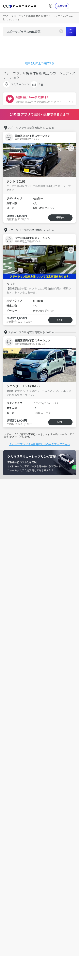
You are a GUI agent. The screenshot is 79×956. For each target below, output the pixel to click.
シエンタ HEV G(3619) (23, 386)
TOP (5, 16)
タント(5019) (15, 181)
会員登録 (62, 6)
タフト (11, 284)
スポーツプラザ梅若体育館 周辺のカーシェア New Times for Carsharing (38, 17)
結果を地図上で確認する (39, 63)
